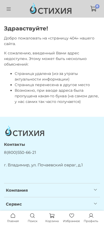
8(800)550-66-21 (20, 152)
